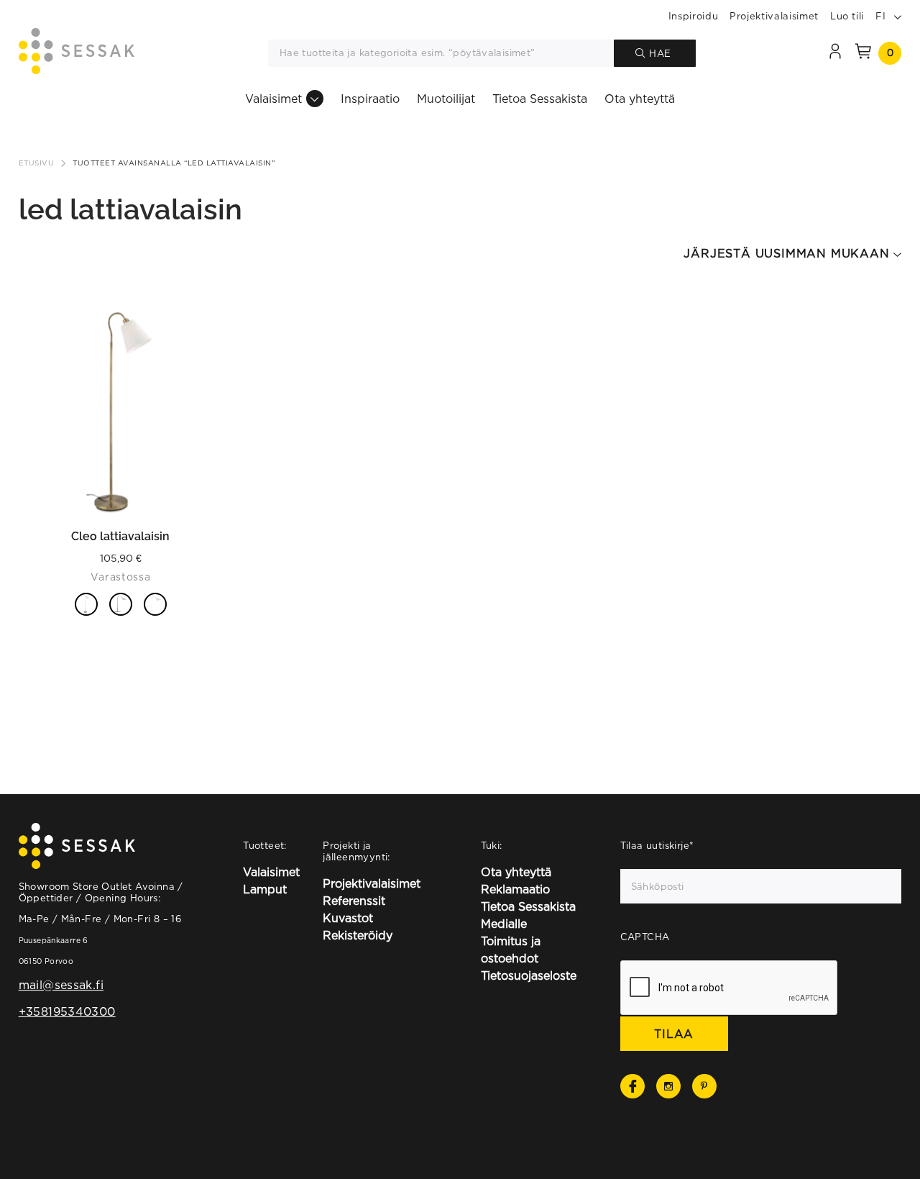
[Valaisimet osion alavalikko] (314, 98)
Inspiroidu (693, 16)
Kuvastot (348, 917)
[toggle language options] (897, 15)
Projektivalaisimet (774, 16)
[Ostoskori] (863, 53)
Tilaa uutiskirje (657, 845)
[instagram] (668, 1086)
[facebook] (632, 1086)
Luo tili (847, 16)
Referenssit (354, 900)
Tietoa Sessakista (539, 98)
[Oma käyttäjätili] (835, 53)
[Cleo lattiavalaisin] (121, 412)
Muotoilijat (446, 98)
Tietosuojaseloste (528, 975)
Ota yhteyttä (639, 98)
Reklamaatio (515, 889)
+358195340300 (67, 1011)
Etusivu (37, 163)
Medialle (504, 923)
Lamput (265, 889)
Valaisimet (273, 98)
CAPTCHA (645, 937)
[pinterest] (704, 1086)
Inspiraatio (370, 98)
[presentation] (729, 988)
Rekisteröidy (357, 935)
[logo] (76, 53)
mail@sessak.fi (61, 984)
